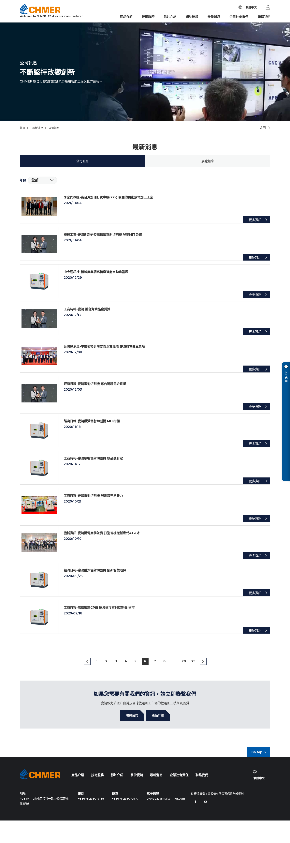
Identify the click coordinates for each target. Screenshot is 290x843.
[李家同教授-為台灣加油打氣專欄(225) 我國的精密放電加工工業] (145, 206)
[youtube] (205, 801)
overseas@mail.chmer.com (166, 798)
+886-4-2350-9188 (91, 798)
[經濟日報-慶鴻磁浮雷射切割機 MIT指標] (145, 430)
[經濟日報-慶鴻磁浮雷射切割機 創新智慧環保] (145, 579)
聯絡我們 (264, 17)
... (174, 661)
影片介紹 (170, 17)
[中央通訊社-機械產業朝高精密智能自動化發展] (145, 281)
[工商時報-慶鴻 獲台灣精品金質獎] (145, 318)
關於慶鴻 (192, 17)
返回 (262, 128)
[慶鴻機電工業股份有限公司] (40, 774)
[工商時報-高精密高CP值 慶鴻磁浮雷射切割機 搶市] (145, 617)
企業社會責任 (238, 17)
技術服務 (148, 17)
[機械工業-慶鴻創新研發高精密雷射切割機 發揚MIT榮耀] (145, 244)
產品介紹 (126, 17)
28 (184, 661)
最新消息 (214, 17)
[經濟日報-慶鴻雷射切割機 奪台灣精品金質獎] (145, 393)
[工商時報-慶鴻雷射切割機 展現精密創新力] (145, 505)
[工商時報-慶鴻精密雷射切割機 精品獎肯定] (145, 467)
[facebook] (196, 801)
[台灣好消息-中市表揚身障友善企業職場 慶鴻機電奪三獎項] (145, 355)
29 (193, 661)
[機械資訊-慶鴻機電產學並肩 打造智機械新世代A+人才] (145, 542)
